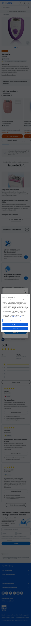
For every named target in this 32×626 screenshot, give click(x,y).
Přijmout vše (15, 328)
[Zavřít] (28, 295)
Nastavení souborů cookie (15, 321)
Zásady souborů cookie (16, 316)
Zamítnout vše (15, 324)
